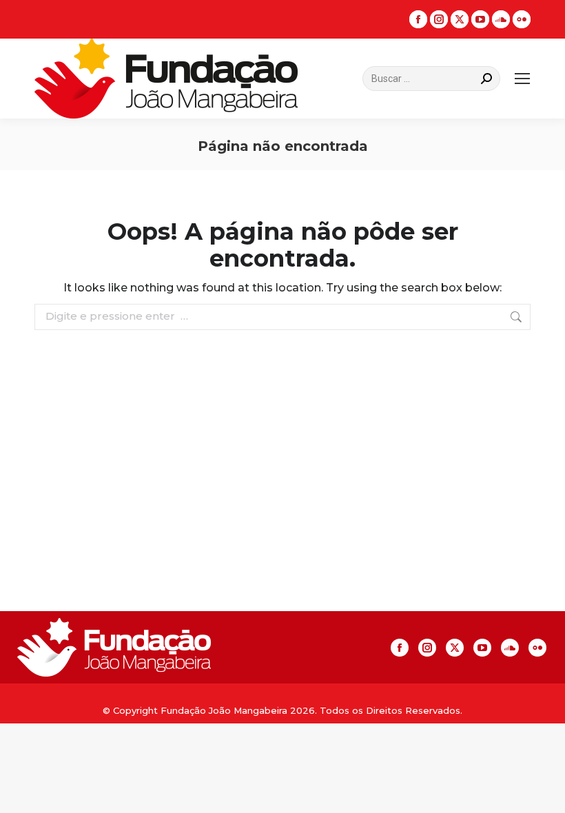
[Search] (486, 78)
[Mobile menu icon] (522, 78)
